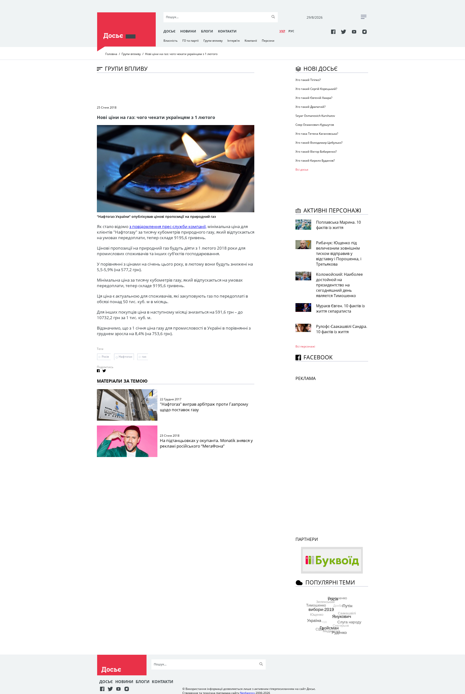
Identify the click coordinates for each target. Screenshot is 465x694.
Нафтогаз (125, 357)
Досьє (169, 31)
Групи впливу (213, 41)
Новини (188, 31)
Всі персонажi (305, 346)
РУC (291, 31)
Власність (170, 41)
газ (144, 357)
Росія (105, 357)
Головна (111, 54)
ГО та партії (190, 41)
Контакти (227, 31)
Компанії (251, 41)
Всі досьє (301, 169)
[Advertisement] (185, 89)
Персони (268, 41)
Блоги (207, 31)
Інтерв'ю (233, 41)
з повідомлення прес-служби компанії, (168, 226)
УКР (282, 31)
